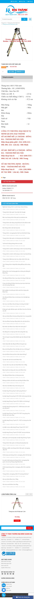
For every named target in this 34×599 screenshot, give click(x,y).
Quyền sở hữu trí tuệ (5, 567)
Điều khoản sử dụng (6, 561)
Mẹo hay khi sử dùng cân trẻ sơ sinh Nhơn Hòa (14, 370)
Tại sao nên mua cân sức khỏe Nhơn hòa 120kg (15, 364)
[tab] (17, 80)
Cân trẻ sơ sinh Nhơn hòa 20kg (10, 484)
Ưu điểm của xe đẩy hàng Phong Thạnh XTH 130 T (15, 427)
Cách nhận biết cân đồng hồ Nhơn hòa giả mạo (14, 344)
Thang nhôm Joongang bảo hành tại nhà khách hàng (16, 233)
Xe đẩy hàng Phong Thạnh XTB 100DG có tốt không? (16, 401)
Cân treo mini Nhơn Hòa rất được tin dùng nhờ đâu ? (16, 304)
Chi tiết (17, 520)
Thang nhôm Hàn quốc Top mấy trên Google (14, 212)
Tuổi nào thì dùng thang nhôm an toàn (12, 243)
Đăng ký (31, 1)
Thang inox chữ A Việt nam (14, 22)
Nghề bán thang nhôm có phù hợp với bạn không (15, 207)
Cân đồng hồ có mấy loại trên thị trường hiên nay (15, 331)
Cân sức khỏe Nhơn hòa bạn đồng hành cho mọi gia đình (17, 316)
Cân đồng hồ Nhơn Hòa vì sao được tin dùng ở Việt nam (17, 278)
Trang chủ (3, 22)
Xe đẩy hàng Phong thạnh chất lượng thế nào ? (15, 391)
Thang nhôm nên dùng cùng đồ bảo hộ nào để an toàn (16, 222)
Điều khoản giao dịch (6, 563)
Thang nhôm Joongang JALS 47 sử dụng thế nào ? (16, 474)
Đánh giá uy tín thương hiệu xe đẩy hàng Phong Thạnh (16, 437)
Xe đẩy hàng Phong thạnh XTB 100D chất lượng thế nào (17, 396)
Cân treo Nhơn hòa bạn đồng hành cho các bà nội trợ (16, 321)
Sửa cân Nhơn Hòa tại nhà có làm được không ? (15, 354)
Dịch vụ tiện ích (4, 565)
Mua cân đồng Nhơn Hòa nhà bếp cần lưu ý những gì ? (16, 349)
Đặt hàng (11, 71)
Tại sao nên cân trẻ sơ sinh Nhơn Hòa (12, 359)
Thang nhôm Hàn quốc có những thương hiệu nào (15, 443)
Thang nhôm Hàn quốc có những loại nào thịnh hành (16, 238)
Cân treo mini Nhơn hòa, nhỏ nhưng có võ (13, 385)
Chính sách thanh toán (6, 584)
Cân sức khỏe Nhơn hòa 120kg (10, 479)
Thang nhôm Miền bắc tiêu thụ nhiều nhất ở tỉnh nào (16, 259)
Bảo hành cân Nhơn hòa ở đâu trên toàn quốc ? (15, 326)
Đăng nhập (22, 1)
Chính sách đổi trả (5, 588)
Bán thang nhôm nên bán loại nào (11, 227)
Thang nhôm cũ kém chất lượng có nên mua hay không (17, 248)
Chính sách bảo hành (6, 590)
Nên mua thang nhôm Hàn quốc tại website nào (15, 217)
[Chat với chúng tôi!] (4, 590)
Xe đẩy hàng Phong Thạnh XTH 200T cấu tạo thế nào (16, 432)
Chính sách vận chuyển (6, 586)
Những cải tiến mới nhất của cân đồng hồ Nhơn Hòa (16, 380)
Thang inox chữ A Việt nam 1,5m (17, 511)
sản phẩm (14, 1)
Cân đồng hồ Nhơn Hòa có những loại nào (13, 375)
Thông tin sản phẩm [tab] (7, 77)
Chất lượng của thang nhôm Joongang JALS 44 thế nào (17, 455)
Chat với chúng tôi (23, 597)
